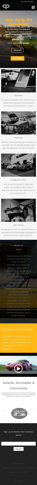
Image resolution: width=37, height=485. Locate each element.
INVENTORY (17, 50)
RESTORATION (17, 58)
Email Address (18, 440)
